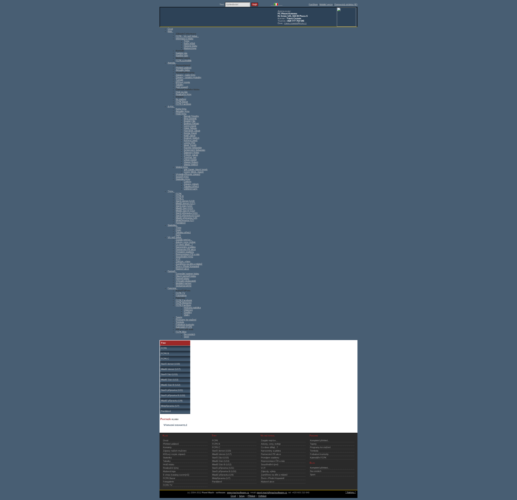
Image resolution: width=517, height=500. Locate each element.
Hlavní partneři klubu (186, 276)
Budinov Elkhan (191, 123)
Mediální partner (183, 283)
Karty (178, 235)
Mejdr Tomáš (190, 145)
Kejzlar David (190, 133)
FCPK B (180, 196)
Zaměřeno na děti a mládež (189, 264)
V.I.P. (178, 259)
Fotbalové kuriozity (185, 324)
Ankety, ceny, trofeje (185, 242)
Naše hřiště (189, 43)
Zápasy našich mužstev (175, 451)
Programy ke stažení (186, 319)
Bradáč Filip (189, 121)
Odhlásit (262, 496)
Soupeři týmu (182, 176)
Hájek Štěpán (190, 128)
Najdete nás (181, 53)
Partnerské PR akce (186, 249)
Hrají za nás (182, 92)
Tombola (180, 322)
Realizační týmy (183, 94)
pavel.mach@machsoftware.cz (272, 492)
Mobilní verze (326, 4)
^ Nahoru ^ (350, 492)
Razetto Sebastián (193, 147)
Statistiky (167, 457)
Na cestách (189, 334)
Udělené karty (191, 189)
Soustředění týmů (184, 256)
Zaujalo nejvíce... (184, 239)
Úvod (165, 440)
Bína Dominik (190, 118)
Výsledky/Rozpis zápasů (188, 174)
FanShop (313, 4)
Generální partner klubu (187, 273)
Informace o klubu (184, 38)
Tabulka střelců (191, 186)
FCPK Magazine (184, 302)
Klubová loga (190, 48)
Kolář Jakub (189, 135)
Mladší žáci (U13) (184, 208)
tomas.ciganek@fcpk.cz (295, 23)
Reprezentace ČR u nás (188, 254)
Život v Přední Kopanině (187, 266)
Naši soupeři (182, 87)
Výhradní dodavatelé (186, 281)
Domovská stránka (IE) (345, 4)
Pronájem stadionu (185, 252)
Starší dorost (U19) (185, 201)
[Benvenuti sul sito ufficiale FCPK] (276, 5)
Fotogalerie (181, 295)
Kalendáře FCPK (184, 327)
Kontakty (167, 447)
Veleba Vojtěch (191, 164)
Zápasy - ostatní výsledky (188, 77)
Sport (186, 336)
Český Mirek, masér (194, 172)
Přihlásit (251, 496)
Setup (242, 496)
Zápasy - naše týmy (185, 75)
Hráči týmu (181, 113)
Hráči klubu (168, 464)
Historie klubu (190, 46)
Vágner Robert (191, 162)
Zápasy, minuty (191, 184)
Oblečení (188, 310)
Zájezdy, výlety (183, 261)
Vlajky (187, 315)
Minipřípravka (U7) (185, 220)
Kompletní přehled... (319, 440)
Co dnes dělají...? (184, 244)
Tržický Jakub (191, 155)
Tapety (179, 317)
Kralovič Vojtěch (191, 138)
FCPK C (180, 198)
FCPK (179, 193)
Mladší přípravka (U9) (186, 218)
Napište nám (182, 55)
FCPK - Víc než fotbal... (187, 36)
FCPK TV (180, 293)
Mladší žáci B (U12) (185, 210)
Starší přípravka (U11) (187, 213)
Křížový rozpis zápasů (174, 454)
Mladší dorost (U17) (185, 203)
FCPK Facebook (184, 300)
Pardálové (181, 223)
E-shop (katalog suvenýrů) (176, 475)
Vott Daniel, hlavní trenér (196, 169)
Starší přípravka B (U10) (188, 215)
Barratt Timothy (191, 116)
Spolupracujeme (183, 286)
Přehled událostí (183, 67)
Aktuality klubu (183, 70)
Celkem (187, 181)
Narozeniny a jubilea (185, 247)
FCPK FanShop (183, 104)
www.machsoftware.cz (238, 492)
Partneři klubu (182, 278)
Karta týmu (181, 109)
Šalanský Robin (191, 152)
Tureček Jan (190, 157)
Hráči (178, 230)
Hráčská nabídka (192, 307)
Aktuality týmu (182, 111)
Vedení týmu (182, 167)
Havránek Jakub (192, 130)
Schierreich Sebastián (194, 150)
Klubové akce (182, 269)
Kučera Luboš (191, 140)
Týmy (186, 41)
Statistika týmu (183, 179)
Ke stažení (181, 99)
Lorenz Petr (189, 143)
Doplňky (188, 312)
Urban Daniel (190, 160)
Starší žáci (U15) (184, 206)
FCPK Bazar (182, 101)
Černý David (190, 126)
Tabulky (179, 84)
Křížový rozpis (183, 82)
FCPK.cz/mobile (183, 60)
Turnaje (179, 80)
